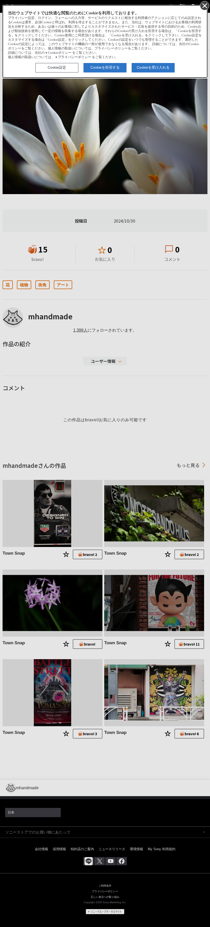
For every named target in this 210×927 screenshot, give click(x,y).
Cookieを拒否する (105, 67)
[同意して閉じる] (204, 5)
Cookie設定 (57, 67)
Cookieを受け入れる (153, 67)
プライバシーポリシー (74, 57)
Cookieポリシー (59, 53)
